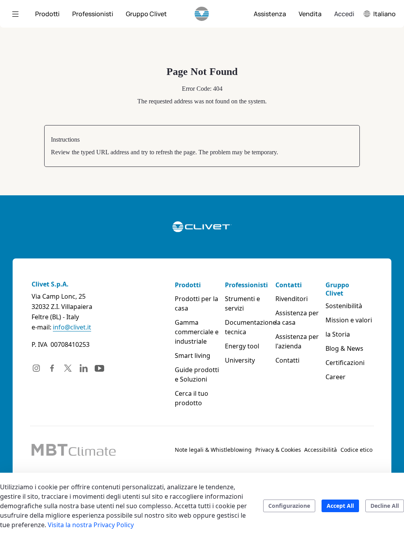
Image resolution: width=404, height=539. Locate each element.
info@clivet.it (72, 327)
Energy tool (242, 346)
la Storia (337, 334)
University (240, 360)
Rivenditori (291, 298)
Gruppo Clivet (337, 289)
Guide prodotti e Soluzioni (197, 374)
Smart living (192, 355)
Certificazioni (345, 362)
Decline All (384, 505)
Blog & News (344, 348)
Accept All (340, 505)
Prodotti (188, 285)
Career (335, 376)
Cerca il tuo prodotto (191, 398)
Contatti (288, 285)
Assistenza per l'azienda (297, 341)
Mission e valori (348, 320)
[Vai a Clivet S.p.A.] (202, 13)
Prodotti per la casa (196, 303)
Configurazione (289, 505)
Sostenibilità (343, 305)
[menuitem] (47, 13)
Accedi (344, 13)
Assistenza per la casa (297, 318)
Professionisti (246, 285)
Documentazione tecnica (248, 327)
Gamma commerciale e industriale (197, 332)
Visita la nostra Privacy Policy (91, 524)
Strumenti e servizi (242, 303)
